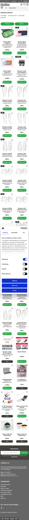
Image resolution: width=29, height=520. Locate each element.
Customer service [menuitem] (5, 484)
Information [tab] (14, 232)
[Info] (7, 361)
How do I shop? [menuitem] (5, 488)
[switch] (25, 264)
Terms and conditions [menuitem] (6, 490)
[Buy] (7, 53)
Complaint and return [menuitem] (6, 494)
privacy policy (14, 456)
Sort (22, 24)
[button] (2, 7)
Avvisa (14, 290)
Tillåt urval (14, 285)
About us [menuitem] (3, 498)
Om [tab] (24, 232)
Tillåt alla (14, 280)
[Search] (6, 8)
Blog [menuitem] (2, 496)
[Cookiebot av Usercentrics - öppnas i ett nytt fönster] (20, 228)
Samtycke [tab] (5, 232)
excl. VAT (20, 1)
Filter (8, 24)
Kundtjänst (13, 1)
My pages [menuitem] (3, 486)
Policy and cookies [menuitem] (6, 492)
